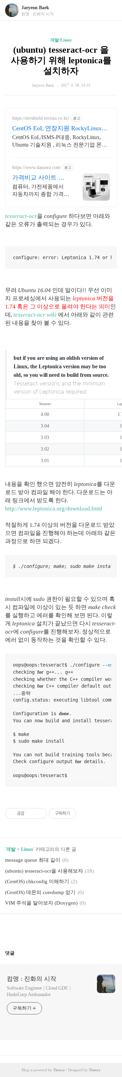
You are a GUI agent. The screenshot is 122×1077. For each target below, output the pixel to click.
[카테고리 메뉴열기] (110, 10)
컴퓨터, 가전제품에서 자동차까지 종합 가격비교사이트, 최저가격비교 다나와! (40, 191)
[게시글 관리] (39, 813)
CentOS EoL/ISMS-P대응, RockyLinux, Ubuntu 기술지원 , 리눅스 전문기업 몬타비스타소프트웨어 (59, 141)
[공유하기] (30, 813)
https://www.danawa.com (36, 167)
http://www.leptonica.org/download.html (53, 508)
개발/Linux (61, 40)
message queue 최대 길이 (32, 860)
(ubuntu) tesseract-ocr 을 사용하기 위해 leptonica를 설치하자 (61, 60)
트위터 (77, 929)
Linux (27, 849)
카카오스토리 (61, 929)
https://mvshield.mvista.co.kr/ (40, 118)
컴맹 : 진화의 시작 (31, 978)
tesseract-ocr (21, 216)
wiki (52, 315)
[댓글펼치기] (17, 952)
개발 (11, 849)
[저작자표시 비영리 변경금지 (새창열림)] (85, 813)
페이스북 (45, 929)
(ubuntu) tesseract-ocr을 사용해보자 (44, 871)
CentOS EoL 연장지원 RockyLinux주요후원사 (60, 128)
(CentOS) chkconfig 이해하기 (37, 881)
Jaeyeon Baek (35, 7)
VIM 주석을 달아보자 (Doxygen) (41, 903)
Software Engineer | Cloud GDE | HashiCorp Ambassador (38, 991)
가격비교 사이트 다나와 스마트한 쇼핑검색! (38, 178)
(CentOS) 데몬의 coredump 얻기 (40, 892)
